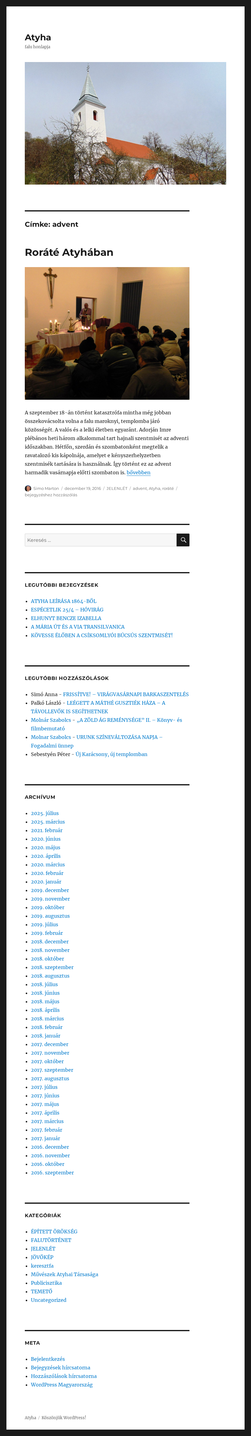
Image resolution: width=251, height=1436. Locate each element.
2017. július (44, 1087)
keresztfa (42, 1266)
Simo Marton (46, 488)
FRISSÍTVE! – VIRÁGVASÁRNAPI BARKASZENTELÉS (126, 694)
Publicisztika (46, 1283)
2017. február (46, 1130)
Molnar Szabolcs (51, 737)
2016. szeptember (52, 1173)
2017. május (45, 1104)
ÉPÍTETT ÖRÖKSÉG (54, 1231)
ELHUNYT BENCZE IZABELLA (66, 618)
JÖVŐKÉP (42, 1257)
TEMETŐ (41, 1291)
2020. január (46, 882)
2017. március (47, 1121)
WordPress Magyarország (62, 1385)
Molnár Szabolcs (51, 720)
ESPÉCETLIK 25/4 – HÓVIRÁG (67, 610)
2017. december (49, 1044)
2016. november (50, 1155)
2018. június (45, 993)
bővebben (139, 472)
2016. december (50, 1147)
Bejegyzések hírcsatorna (60, 1367)
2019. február (47, 933)
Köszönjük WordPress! (64, 1417)
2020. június (46, 839)
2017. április (45, 1113)
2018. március (47, 1018)
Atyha (38, 37)
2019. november (50, 899)
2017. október (47, 1061)
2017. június (45, 1096)
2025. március (48, 822)
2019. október (47, 907)
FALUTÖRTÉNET (51, 1240)
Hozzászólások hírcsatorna (64, 1376)
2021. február (46, 830)
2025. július (45, 813)
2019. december (50, 890)
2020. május (45, 847)
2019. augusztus (50, 916)
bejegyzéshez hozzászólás (51, 494)
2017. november (50, 1053)
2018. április (45, 1010)
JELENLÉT (117, 488)
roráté (168, 488)
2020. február (47, 873)
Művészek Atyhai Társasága (64, 1274)
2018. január (45, 1036)
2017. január (45, 1138)
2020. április (46, 856)
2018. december (50, 941)
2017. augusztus (50, 1078)
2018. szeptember (52, 967)
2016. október (47, 1164)
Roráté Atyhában (69, 252)
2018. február (46, 1027)
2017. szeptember (52, 1070)
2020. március (48, 864)
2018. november (50, 950)
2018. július (44, 984)
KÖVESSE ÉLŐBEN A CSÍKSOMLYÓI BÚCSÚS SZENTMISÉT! (102, 635)
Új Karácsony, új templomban (112, 754)
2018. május (45, 1001)
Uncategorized (48, 1300)
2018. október (47, 959)
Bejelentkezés (48, 1359)
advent (140, 488)
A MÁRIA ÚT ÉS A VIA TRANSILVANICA (78, 627)
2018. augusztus (50, 976)
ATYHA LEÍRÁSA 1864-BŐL (63, 601)
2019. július (44, 924)
